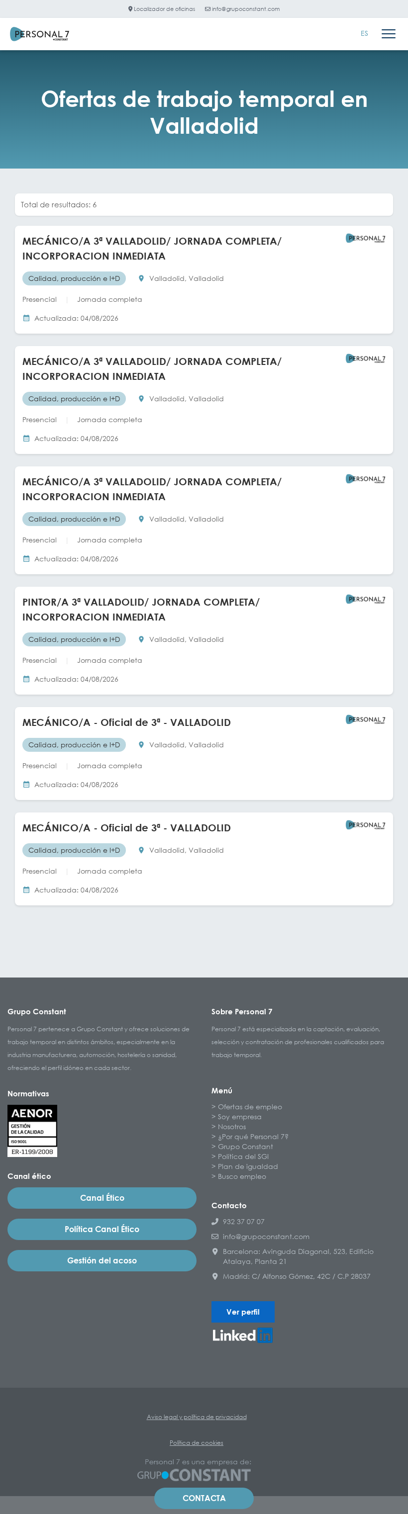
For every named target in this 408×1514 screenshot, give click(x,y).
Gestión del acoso (102, 1260)
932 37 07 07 (244, 1221)
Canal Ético (102, 1198)
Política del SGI (243, 1156)
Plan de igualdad (248, 1166)
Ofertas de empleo (250, 1106)
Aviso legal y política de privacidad (197, 1417)
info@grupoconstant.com (245, 8)
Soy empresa (240, 1116)
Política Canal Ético (102, 1229)
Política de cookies (196, 1442)
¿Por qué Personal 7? (253, 1136)
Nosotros (232, 1126)
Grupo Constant (245, 1146)
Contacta (204, 1498)
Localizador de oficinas (163, 8)
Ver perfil (243, 1311)
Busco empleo (242, 1176)
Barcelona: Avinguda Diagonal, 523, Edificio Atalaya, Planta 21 (298, 1256)
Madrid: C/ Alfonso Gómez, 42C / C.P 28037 (297, 1276)
